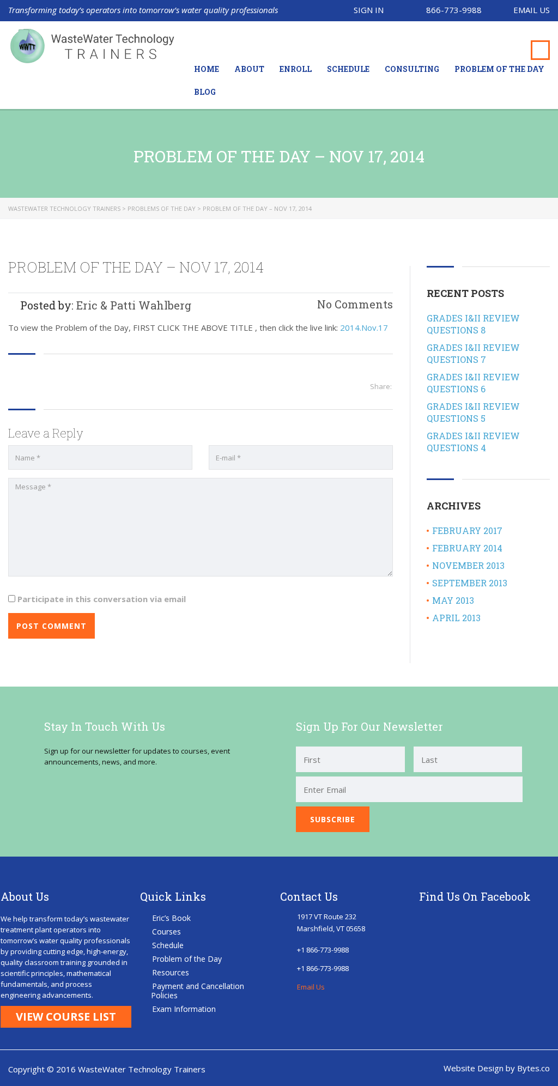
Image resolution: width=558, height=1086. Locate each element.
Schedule (348, 69)
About (249, 69)
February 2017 (467, 530)
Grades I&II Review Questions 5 (473, 412)
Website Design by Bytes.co (497, 1068)
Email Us (531, 9)
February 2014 (467, 548)
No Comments (353, 304)
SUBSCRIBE (332, 819)
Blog (205, 92)
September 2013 (469, 582)
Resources (170, 972)
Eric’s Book (171, 918)
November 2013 (468, 565)
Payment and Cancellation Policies (197, 990)
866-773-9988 (454, 9)
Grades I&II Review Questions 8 (473, 324)
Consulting (412, 69)
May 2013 (453, 600)
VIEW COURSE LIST (66, 1016)
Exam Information (184, 1009)
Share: (381, 386)
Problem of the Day (499, 69)
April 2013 (456, 617)
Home (206, 69)
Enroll (296, 69)
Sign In (369, 9)
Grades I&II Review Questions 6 (473, 383)
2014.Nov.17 (364, 327)
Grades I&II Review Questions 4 (473, 441)
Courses (166, 931)
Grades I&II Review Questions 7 (473, 353)
